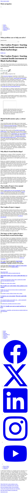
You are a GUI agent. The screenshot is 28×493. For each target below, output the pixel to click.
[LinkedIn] (15, 414)
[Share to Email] (7, 71)
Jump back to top (4, 491)
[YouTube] (15, 464)
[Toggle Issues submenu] (6, 26)
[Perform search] (18, 41)
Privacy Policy (6, 466)
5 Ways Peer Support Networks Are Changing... (10, 488)
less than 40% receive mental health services (11, 86)
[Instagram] (15, 442)
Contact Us (5, 468)
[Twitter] (15, 386)
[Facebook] (15, 363)
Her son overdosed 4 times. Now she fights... (10, 487)
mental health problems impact (20, 78)
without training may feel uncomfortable (12, 190)
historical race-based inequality (10, 125)
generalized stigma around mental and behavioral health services (13, 136)
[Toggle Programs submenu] (7, 27)
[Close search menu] (1, 34)
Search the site (3, 40)
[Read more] (1, 282)
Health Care (3, 52)
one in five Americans (7, 76)
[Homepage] (14, 22)
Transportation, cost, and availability (18, 133)
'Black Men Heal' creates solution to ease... (9, 484)
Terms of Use (6, 467)
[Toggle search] (1, 33)
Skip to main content (5, 1)
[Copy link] (9, 70)
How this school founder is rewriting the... (9, 490)
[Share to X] (5, 71)
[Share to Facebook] (3, 71)
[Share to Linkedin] (1, 71)
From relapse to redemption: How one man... (10, 485)
